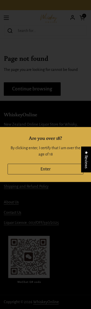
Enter (45, 169)
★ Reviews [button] (86, 159)
